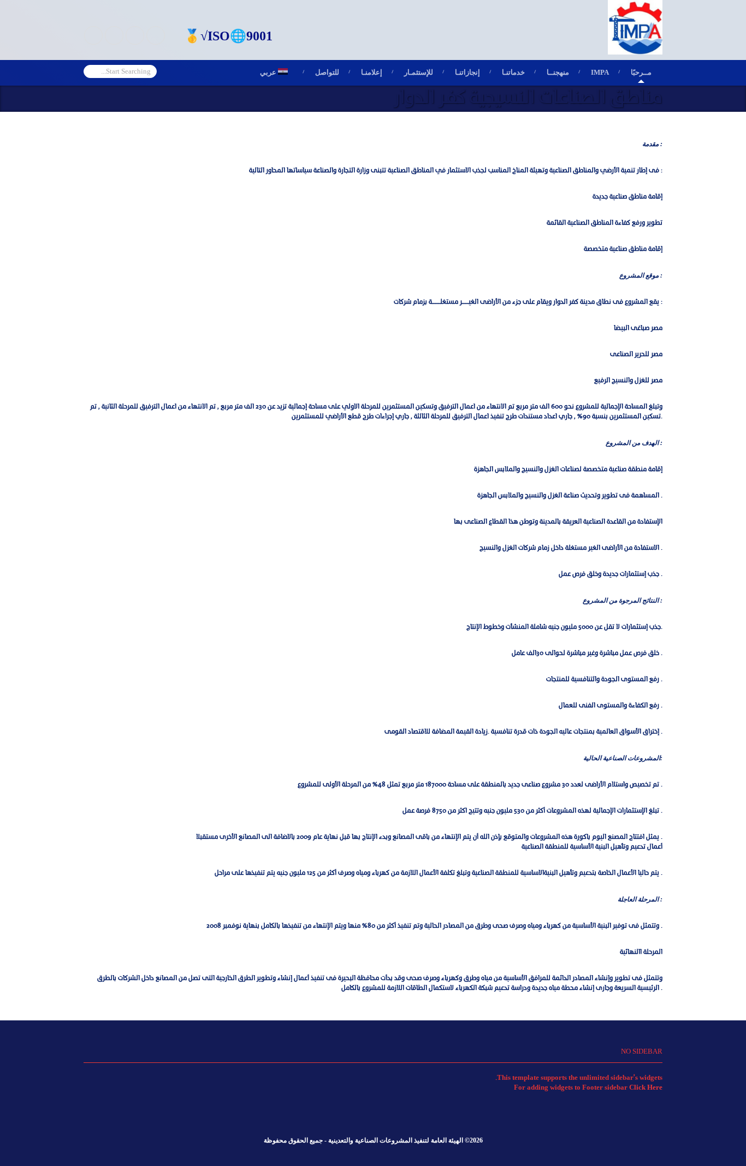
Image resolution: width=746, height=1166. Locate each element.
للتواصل (327, 72)
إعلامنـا (371, 72)
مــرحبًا (641, 72)
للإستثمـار (418, 72)
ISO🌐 (227, 36)
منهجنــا (558, 72)
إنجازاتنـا (467, 72)
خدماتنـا (513, 72)
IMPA (600, 72)
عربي (276, 72)
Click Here (645, 1087)
